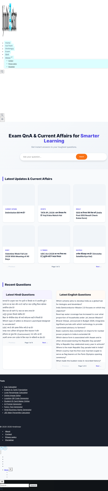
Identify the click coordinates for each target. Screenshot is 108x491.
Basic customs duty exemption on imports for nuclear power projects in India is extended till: (80, 332)
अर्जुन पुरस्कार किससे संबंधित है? (14, 314)
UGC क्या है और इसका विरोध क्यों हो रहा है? (18, 327)
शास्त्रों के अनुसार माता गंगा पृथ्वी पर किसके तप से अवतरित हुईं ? (25, 301)
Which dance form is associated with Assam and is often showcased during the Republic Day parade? (78, 339)
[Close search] (2, 481)
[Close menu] (0, 452)
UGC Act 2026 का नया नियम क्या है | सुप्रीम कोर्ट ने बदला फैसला (53, 255)
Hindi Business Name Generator (17, 410)
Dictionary (9, 49)
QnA (7, 54)
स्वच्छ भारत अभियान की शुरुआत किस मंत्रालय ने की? (21, 331)
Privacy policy (12, 64)
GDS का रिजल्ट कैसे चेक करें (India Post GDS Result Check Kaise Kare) (89, 215)
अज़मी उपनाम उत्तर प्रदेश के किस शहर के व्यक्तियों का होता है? (24, 337)
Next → (98, 266)
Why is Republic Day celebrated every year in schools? (80, 344)
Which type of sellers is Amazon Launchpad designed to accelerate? (26, 322)
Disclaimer (11, 66)
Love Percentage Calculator (16, 393)
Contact (10, 61)
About (7, 431)
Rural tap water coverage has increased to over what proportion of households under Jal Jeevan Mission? (80, 316)
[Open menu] (2, 119)
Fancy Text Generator (13, 407)
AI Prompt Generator (13, 404)
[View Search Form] (2, 71)
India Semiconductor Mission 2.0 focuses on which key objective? (80, 309)
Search (81, 156)
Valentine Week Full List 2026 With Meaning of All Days (17, 256)
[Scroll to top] (1, 448)
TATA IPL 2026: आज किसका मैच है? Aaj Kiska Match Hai (53, 213)
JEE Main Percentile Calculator (17, 413)
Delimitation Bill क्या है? (15, 212)
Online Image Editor (12, 395)
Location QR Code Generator (16, 398)
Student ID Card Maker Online (17, 401)
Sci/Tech (9, 46)
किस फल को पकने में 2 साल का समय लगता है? (18, 311)
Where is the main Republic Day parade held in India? (79, 347)
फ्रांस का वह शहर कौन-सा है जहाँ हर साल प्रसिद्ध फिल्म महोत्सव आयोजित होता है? (24, 306)
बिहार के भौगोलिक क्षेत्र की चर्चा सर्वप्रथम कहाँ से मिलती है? (23, 317)
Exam (7, 51)
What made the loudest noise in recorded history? (78, 361)
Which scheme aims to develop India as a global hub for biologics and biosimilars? (79, 302)
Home (7, 43)
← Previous (11, 266)
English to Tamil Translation (15, 390)
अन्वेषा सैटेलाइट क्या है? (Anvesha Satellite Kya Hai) (89, 255)
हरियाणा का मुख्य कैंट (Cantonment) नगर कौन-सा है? (22, 334)
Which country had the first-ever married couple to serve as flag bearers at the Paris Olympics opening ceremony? (79, 354)
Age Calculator (10, 387)
